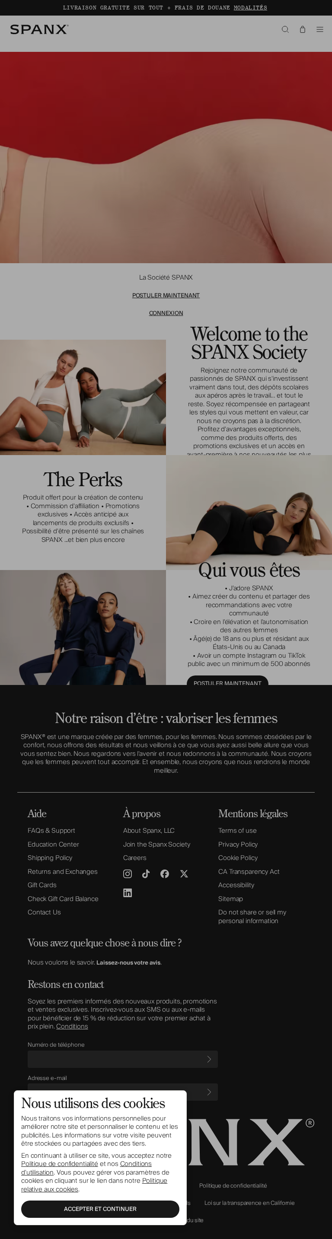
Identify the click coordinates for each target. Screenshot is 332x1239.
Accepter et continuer (100, 1209)
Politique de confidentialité (59, 1163)
